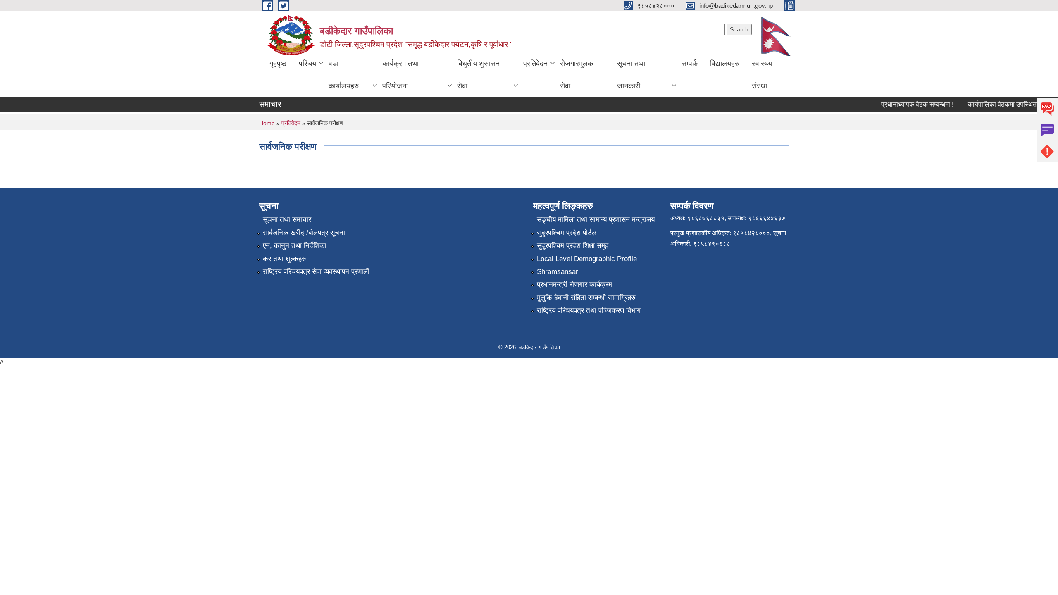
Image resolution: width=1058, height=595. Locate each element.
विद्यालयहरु (724, 64)
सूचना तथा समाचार (287, 220)
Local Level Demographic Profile (587, 259)
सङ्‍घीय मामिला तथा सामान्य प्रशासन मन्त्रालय (596, 220)
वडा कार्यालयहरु (344, 75)
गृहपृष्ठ (277, 64)
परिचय (307, 64)
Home (267, 123)
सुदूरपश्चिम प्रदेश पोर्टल (566, 233)
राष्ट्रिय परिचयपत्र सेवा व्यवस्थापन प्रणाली (316, 272)
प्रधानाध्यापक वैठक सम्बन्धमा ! (911, 104)
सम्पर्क (690, 64)
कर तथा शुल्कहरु (284, 259)
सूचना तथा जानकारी (631, 75)
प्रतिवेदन (535, 64)
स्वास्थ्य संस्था (762, 75)
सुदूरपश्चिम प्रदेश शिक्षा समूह (572, 246)
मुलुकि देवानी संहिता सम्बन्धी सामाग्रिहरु (586, 298)
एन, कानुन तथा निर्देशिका (294, 246)
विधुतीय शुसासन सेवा (478, 75)
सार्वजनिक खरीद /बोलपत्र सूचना (304, 233)
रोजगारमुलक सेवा (576, 75)
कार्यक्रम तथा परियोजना (400, 75)
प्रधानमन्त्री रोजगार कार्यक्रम (574, 284)
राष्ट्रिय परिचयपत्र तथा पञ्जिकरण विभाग (589, 310)
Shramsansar (557, 272)
